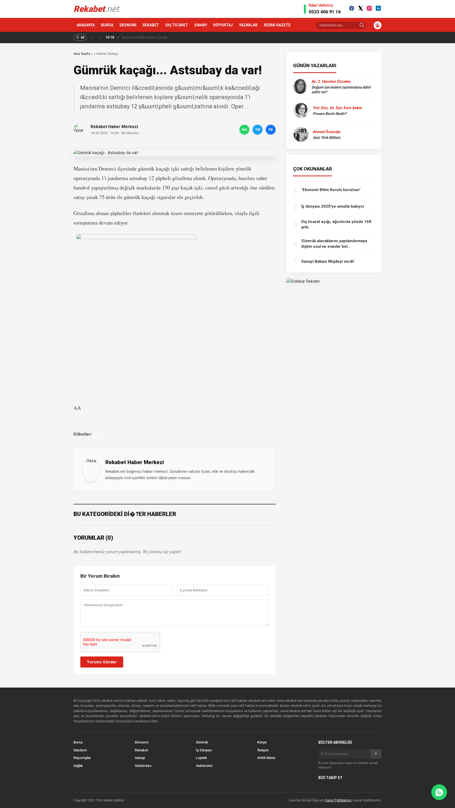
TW (257, 130)
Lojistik (201, 758)
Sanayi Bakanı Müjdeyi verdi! (327, 261)
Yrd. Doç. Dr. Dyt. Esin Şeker (338, 107)
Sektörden (143, 766)
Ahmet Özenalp (326, 131)
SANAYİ (200, 25)
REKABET (151, 25)
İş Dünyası (204, 750)
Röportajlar (82, 758)
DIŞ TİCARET (176, 25)
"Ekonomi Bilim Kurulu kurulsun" (330, 189)
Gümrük (202, 742)
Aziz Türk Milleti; (327, 137)
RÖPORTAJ (223, 25)
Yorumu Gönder (102, 662)
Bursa (77, 742)
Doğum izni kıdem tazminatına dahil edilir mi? (340, 89)
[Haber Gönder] (439, 792)
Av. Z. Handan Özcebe (330, 81)
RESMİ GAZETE (277, 25)
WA (244, 130)
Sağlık (78, 766)
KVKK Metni (266, 758)
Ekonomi (141, 742)
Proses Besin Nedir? (330, 113)
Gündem (80, 750)
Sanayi (140, 758)
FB (271, 130)
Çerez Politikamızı (338, 800)
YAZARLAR (248, 25)
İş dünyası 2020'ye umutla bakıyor (332, 206)
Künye (262, 742)
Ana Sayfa (81, 54)
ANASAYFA (86, 25)
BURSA (107, 25)
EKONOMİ (128, 25)
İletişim (263, 750)
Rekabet (141, 750)
